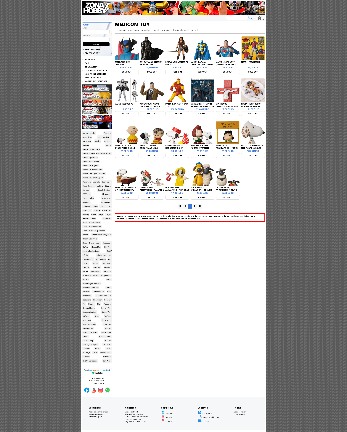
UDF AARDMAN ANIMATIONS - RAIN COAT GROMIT (177, 190)
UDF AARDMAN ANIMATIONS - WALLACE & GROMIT (152, 190)
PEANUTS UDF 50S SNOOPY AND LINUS (149, 146)
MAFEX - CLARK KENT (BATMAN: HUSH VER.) (226, 63)
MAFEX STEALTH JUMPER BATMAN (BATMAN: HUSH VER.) (202, 106)
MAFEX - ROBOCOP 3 (124, 104)
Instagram (169, 421)
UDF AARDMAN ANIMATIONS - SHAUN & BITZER (201, 190)
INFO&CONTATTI (92, 67)
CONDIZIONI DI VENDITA (96, 70)
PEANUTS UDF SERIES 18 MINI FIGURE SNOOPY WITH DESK (125, 190)
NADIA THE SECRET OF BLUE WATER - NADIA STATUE (251, 106)
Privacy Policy (239, 414)
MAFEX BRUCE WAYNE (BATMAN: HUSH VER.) (150, 105)
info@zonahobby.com (210, 417)
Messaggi (205, 421)
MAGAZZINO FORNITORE (96, 81)
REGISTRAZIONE (92, 53)
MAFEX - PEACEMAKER (251, 62)
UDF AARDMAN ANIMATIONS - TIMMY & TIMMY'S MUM (226, 190)
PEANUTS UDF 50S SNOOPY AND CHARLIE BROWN (125, 148)
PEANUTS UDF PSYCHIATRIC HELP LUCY (227, 146)
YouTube (168, 417)
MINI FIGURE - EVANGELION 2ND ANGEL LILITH (227, 106)
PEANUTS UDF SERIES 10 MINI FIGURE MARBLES (252, 146)
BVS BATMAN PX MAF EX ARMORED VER (151, 63)
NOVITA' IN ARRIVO (93, 77)
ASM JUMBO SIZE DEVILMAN (122, 63)
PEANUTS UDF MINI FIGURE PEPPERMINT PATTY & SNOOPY (200, 148)
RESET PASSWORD (93, 49)
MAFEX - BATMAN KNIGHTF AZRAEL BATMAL (202, 63)
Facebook (169, 413)
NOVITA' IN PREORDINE (95, 74)
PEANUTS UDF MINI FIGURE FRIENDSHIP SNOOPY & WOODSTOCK (176, 148)
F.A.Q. (87, 63)
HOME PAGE (90, 59)
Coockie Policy (240, 412)
